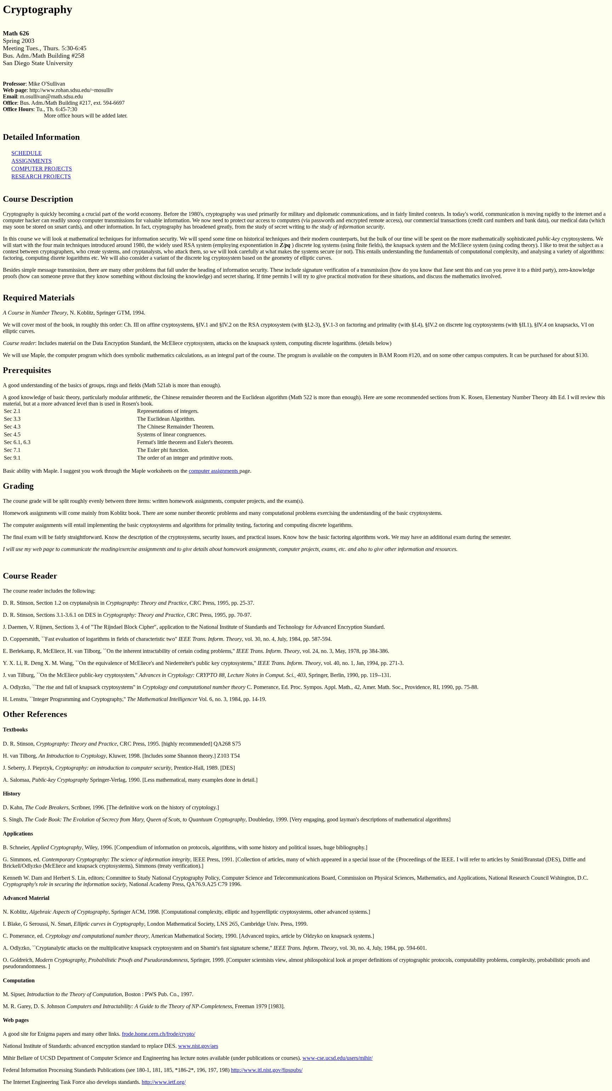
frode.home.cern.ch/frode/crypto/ (158, 1034)
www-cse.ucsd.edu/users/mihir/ (337, 1058)
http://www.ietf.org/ (164, 1082)
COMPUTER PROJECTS (41, 169)
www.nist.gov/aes (198, 1046)
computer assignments (214, 471)
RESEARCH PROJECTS (41, 176)
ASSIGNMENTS (31, 161)
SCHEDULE (26, 153)
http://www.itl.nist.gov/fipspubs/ (266, 1070)
